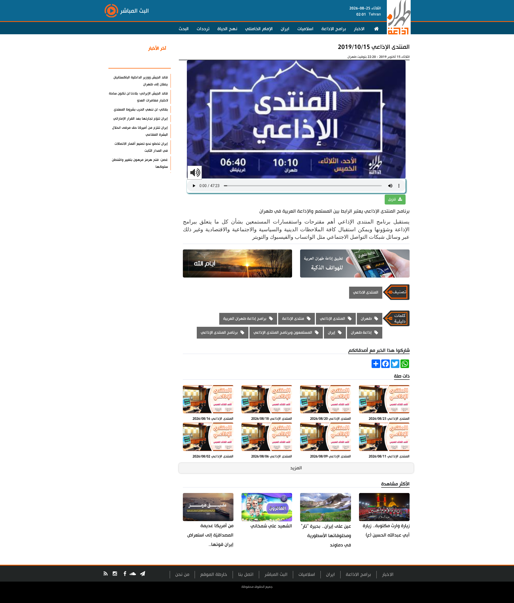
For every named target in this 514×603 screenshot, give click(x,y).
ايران (285, 29)
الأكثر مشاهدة (152, 61)
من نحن (182, 574)
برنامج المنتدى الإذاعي (219, 332)
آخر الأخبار (157, 48)
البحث (184, 29)
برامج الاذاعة (334, 29)
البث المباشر (276, 574)
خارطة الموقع (213, 574)
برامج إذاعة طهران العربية (244, 318)
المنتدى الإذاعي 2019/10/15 (374, 47)
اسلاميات (305, 29)
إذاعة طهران (361, 332)
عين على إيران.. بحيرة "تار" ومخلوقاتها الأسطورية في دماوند (326, 536)
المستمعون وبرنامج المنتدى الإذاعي (283, 332)
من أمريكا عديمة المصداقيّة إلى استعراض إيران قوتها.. (210, 535)
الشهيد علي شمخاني (271, 526)
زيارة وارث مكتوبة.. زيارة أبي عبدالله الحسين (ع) (386, 530)
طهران (366, 318)
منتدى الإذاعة (293, 318)
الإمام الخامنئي (259, 29)
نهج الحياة (227, 29)
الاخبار (359, 29)
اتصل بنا (246, 574)
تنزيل (392, 199)
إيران (331, 332)
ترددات (203, 29)
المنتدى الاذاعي (365, 292)
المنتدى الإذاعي (332, 318)
